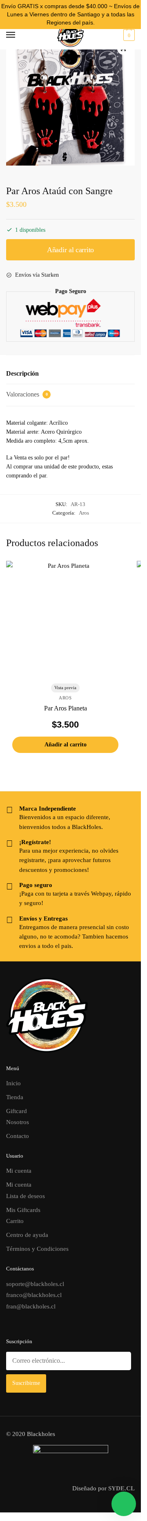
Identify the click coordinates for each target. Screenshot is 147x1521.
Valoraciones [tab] (27, 394)
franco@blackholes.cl (34, 1295)
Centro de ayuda (27, 1235)
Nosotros (17, 1122)
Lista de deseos (25, 1196)
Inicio (13, 1083)
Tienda (14, 1097)
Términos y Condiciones (37, 1248)
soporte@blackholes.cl (35, 1284)
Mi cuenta (18, 1170)
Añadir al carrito (70, 250)
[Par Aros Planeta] (65, 620)
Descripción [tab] (22, 373)
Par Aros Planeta (65, 708)
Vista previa (65, 687)
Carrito (15, 1221)
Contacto (17, 1136)
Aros (84, 513)
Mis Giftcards (23, 1210)
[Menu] (18, 35)
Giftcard (16, 1111)
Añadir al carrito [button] (66, 744)
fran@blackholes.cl (31, 1306)
